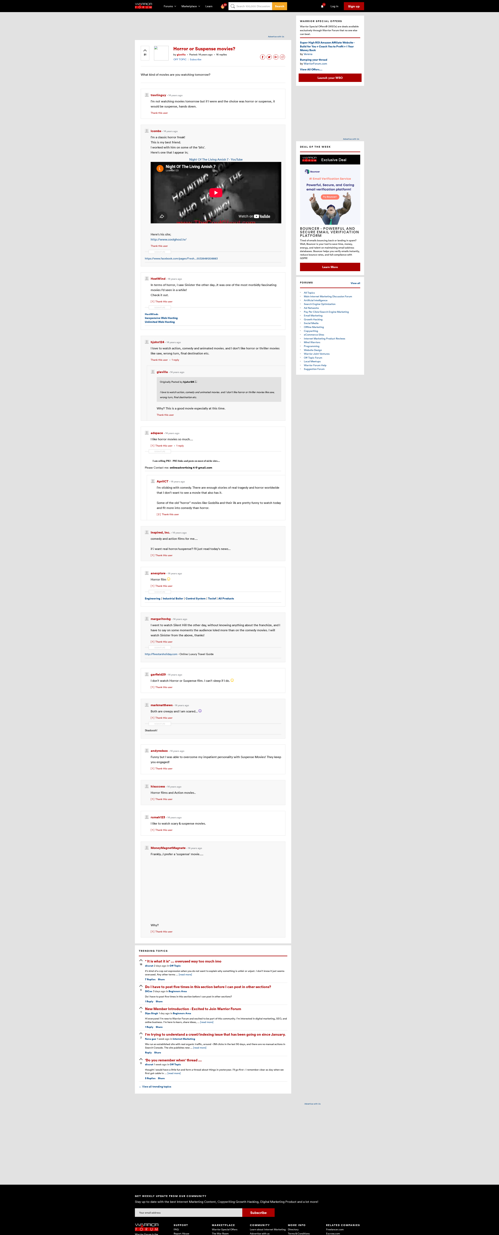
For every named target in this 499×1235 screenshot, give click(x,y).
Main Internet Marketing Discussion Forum (328, 296)
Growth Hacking (313, 319)
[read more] (185, 974)
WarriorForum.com (315, 63)
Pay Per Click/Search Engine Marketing (326, 311)
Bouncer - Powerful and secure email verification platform (329, 232)
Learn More (330, 267)
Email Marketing (313, 315)
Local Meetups (312, 361)
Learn (210, 6)
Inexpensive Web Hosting (161, 318)
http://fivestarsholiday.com (161, 654)
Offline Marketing (314, 327)
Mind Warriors (312, 342)
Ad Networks (311, 308)
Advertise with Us (276, 36)
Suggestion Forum (314, 369)
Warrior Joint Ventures (317, 353)
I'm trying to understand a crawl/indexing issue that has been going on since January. (215, 1034)
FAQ (176, 1229)
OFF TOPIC (180, 59)
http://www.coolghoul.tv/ (169, 239)
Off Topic (175, 966)
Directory (293, 1229)
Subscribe (195, 59)
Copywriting (311, 331)
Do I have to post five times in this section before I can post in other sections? (208, 986)
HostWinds (151, 314)
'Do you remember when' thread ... (173, 1059)
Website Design (313, 350)
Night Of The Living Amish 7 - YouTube (216, 159)
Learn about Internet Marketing (268, 1229)
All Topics (309, 292)
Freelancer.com (335, 1229)
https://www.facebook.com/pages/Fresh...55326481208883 (181, 258)
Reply (149, 1001)
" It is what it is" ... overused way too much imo (183, 961)
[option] (330, 213)
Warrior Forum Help (315, 365)
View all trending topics (155, 1087)
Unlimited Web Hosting (160, 322)
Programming (311, 346)
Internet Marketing (184, 1039)
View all (355, 283)
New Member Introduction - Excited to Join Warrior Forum (193, 1008)
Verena (308, 54)
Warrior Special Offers (224, 1229)
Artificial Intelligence (315, 300)
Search (279, 6)
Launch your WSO (330, 77)
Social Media (311, 323)
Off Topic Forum (313, 357)
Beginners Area (178, 991)
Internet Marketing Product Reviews (324, 338)
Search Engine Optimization (319, 304)
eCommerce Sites (314, 334)
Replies (150, 979)
